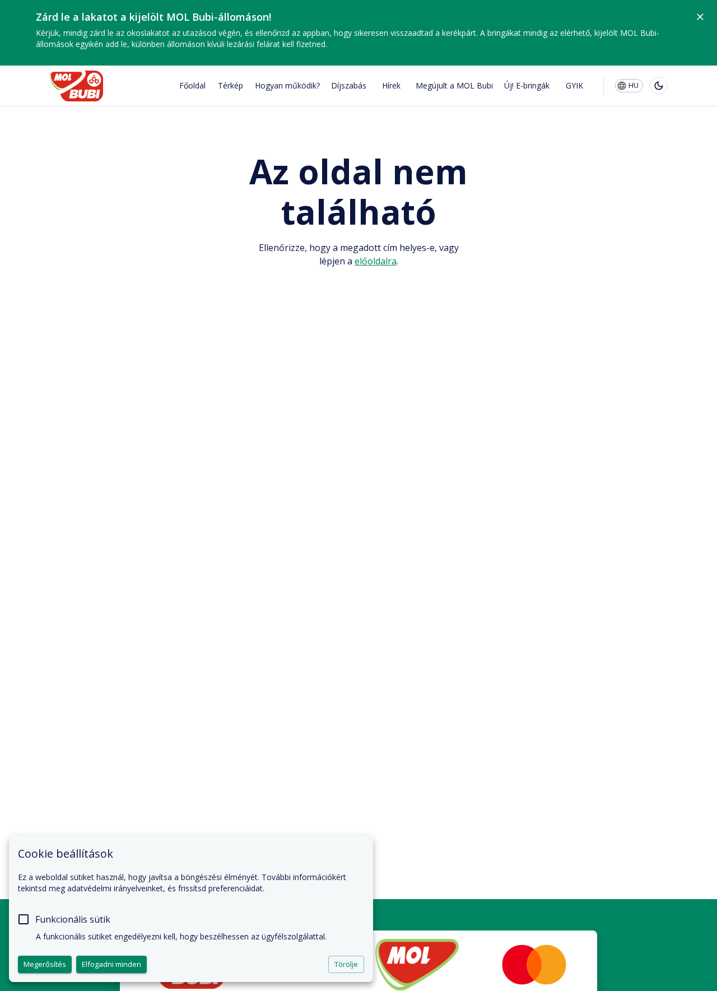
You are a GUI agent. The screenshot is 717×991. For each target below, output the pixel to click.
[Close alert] (700, 17)
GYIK (574, 85)
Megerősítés (45, 964)
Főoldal (192, 85)
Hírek (391, 85)
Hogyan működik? (287, 85)
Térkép (230, 85)
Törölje (346, 964)
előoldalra (376, 261)
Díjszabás (348, 85)
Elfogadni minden (111, 964)
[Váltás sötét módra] (659, 86)
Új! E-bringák (527, 85)
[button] (629, 85)
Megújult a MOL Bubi (454, 85)
